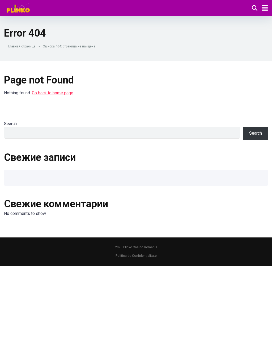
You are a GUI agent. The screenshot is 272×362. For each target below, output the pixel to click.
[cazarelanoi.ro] (18, 7)
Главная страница (21, 46)
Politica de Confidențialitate (136, 256)
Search (10, 123)
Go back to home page (52, 92)
